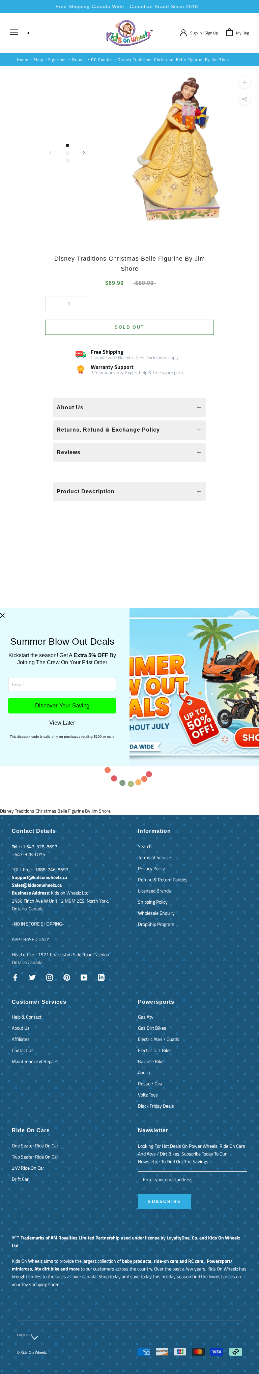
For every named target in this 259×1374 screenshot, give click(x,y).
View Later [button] (62, 723)
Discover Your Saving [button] (62, 705)
